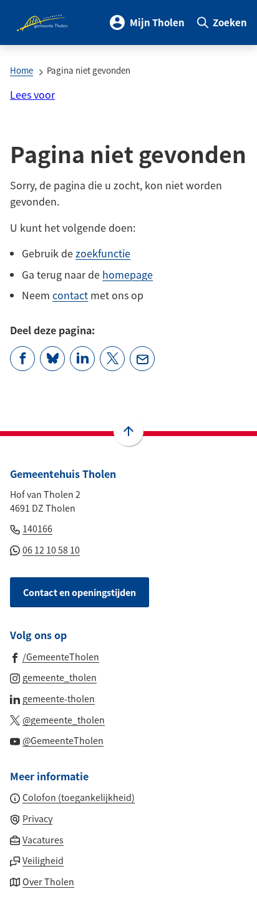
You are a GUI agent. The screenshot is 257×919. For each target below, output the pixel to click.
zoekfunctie (102, 253)
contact (70, 294)
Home (21, 70)
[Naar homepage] (43, 22)
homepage (127, 274)
